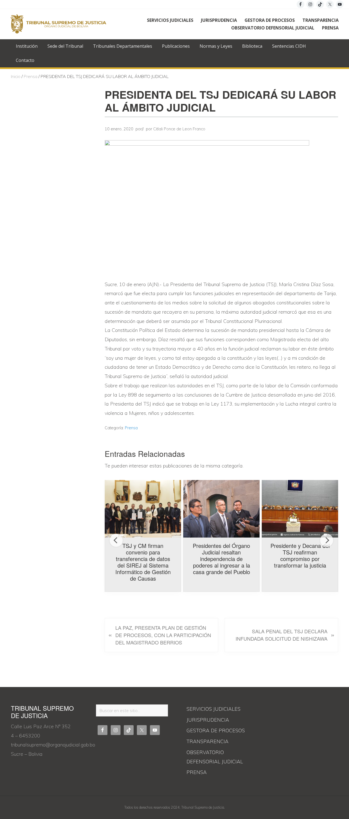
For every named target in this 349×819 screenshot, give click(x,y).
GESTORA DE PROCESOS (215, 730)
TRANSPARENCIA (207, 741)
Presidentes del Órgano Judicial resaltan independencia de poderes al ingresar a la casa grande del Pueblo (221, 559)
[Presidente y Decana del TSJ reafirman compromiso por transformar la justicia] (300, 508)
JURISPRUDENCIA (207, 720)
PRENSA (196, 772)
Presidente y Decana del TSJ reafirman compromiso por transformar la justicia (300, 555)
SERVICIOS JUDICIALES (213, 709)
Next (326, 540)
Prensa (131, 427)
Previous (116, 540)
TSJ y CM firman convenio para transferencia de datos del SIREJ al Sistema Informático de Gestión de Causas (143, 562)
